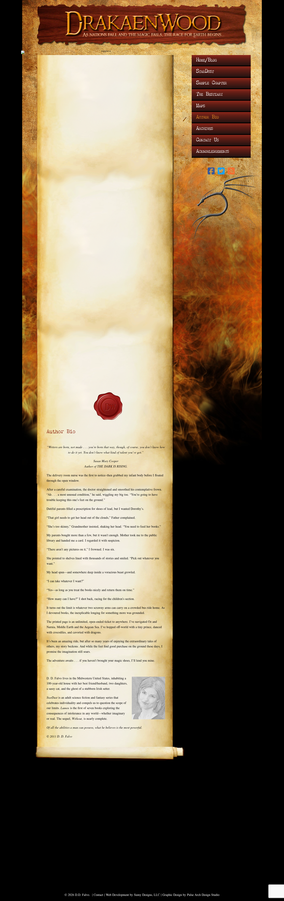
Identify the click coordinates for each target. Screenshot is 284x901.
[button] (211, 171)
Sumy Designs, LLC (147, 895)
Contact (98, 895)
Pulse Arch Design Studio (203, 895)
